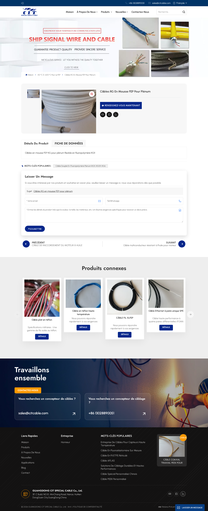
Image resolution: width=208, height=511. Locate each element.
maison (25, 442)
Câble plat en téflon (42, 319)
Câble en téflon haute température (83, 313)
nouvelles (121, 11)
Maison (70, 11)
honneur (65, 442)
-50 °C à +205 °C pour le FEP (48, 75)
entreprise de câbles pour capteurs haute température (123, 444)
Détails (42, 336)
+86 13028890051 (136, 3)
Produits (105, 11)
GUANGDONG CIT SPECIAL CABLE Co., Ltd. (57, 490)
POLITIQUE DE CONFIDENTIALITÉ (87, 507)
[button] (190, 314)
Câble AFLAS (108, 460)
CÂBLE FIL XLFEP (124, 317)
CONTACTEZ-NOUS (28, 390)
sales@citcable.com (161, 3)
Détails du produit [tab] (36, 143)
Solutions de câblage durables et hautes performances (122, 467)
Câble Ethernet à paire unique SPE (166, 311)
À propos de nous (86, 11)
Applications (27, 462)
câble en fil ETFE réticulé (114, 455)
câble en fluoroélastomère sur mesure (121, 450)
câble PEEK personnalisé (113, 479)
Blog (23, 467)
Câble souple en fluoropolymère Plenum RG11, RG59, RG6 (81, 166)
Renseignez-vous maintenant (122, 105)
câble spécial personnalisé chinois (119, 473)
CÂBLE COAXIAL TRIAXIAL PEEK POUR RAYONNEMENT (172, 461)
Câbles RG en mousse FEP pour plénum (53, 191)
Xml (69, 507)
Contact (25, 472)
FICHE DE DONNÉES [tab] (69, 143)
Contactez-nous (140, 11)
